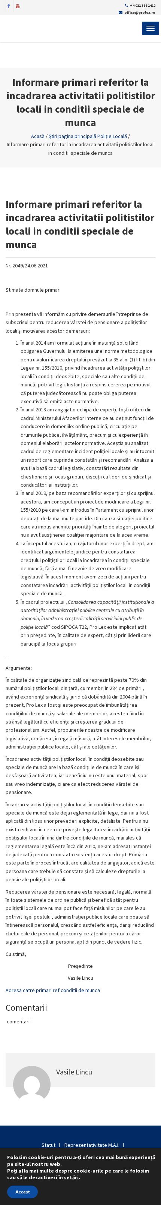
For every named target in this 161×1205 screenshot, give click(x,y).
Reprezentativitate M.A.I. (91, 1145)
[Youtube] (17, 5)
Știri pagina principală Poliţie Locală (88, 136)
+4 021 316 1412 (142, 5)
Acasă (38, 136)
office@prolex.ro (139, 12)
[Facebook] (8, 5)
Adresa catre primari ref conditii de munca (53, 990)
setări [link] (71, 1177)
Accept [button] (22, 1192)
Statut (48, 1145)
